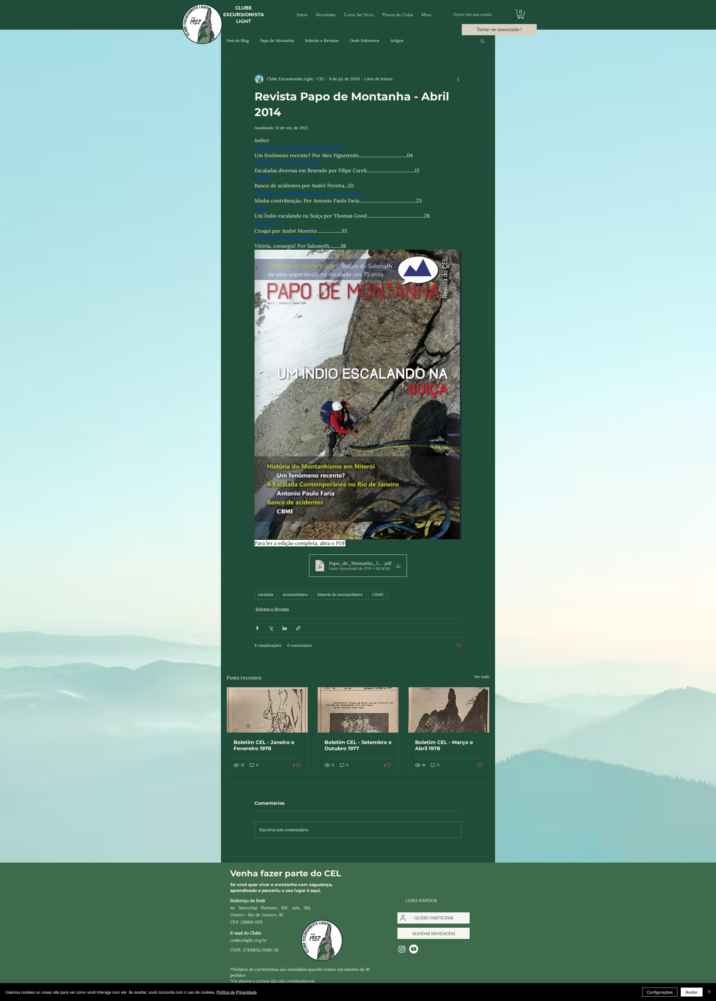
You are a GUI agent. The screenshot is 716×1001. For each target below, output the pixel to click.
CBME (378, 594)
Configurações (660, 992)
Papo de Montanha (277, 40)
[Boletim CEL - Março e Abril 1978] (448, 710)
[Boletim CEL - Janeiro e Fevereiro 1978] (267, 710)
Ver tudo (481, 676)
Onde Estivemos (364, 40)
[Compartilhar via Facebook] (257, 628)
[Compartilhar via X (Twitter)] (271, 628)
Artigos (396, 40)
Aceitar (692, 992)
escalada (265, 594)
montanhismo (295, 594)
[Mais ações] (458, 79)
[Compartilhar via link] (298, 628)
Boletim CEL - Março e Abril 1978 (444, 745)
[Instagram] (401, 949)
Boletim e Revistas (321, 40)
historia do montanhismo (340, 594)
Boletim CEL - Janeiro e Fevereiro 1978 (264, 745)
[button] (520, 14)
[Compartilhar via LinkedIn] (284, 628)
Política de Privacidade (236, 992)
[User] (403, 918)
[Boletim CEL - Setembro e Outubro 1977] (358, 710)
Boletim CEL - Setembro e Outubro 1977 (358, 745)
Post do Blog (238, 40)
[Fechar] (709, 992)
